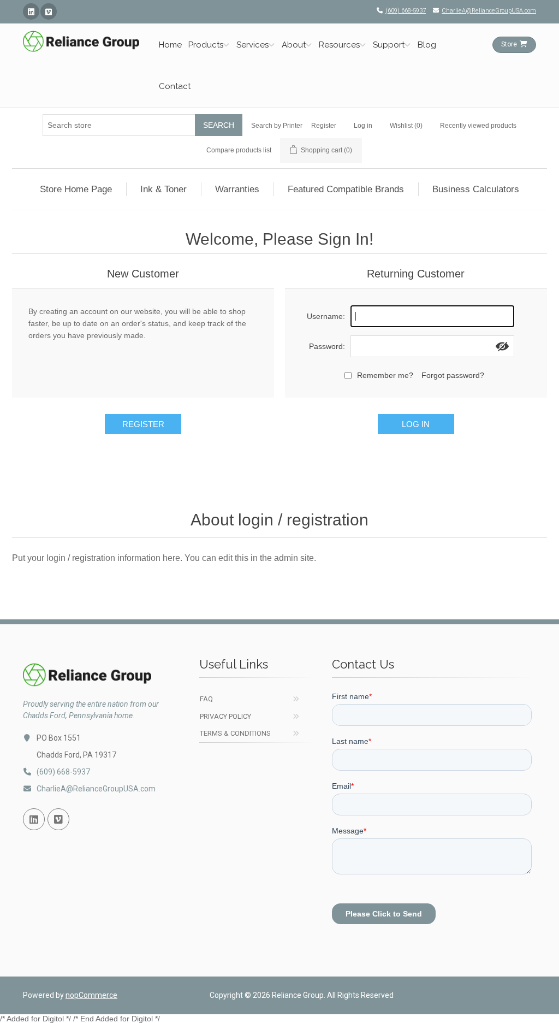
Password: (327, 346)
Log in (363, 125)
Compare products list (238, 150)
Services (252, 45)
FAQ (206, 699)
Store (509, 44)
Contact (175, 86)
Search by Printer (276, 125)
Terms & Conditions (235, 733)
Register (323, 125)
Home (170, 45)
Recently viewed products (478, 125)
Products (205, 45)
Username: (326, 316)
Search (218, 125)
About (294, 45)
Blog (427, 45)
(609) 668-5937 (405, 10)
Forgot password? (452, 375)
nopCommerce (91, 995)
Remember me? (385, 375)
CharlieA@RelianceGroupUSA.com (489, 10)
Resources (339, 45)
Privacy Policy (225, 716)
